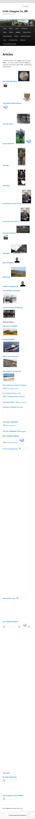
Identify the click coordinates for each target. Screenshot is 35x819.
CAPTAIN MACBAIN (8, 339)
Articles (18, 32)
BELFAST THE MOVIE (9, 233)
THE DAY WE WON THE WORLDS (13, 307)
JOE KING (10, 165)
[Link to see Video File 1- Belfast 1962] (6, 240)
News (4, 28)
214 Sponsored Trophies (9, 44)
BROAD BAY (6, 277)
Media (4, 32)
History (11, 28)
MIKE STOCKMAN (8, 263)
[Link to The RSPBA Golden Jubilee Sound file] (5, 109)
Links (4, 40)
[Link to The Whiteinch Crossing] (10, 303)
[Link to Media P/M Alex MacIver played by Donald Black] (28, 144)
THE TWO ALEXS (9, 124)
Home (17, 28)
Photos (11, 32)
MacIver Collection (26, 36)
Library (16, 36)
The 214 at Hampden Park (10, 449)
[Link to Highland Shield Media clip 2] (5, 88)
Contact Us (24, 28)
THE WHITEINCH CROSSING (11, 291)
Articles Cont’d (27, 32)
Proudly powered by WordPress (17, 815)
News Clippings (7, 36)
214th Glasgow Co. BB (15, 11)
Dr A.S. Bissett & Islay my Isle (12, 393)
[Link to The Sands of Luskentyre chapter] (9, 381)
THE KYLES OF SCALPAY (11, 356)
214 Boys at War (13, 40)
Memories (22, 40)
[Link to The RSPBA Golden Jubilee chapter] (27, 103)
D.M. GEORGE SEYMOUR (10, 622)
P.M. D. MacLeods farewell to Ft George (14, 385)
